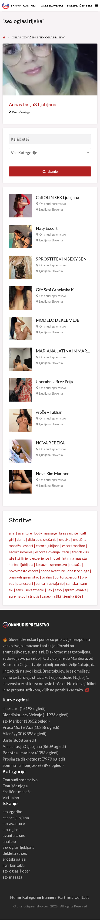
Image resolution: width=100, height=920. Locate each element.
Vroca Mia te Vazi (18, 727)
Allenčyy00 (12, 733)
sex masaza (12, 877)
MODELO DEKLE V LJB (58, 320)
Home (15, 897)
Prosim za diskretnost (22, 759)
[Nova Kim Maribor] (20, 481)
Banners (49, 897)
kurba (13, 564)
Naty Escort (47, 228)
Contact (81, 897)
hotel (56, 558)
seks (19, 590)
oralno (47, 577)
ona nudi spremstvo (24, 577)
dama (21, 539)
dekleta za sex (15, 853)
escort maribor (73, 546)
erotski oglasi (14, 859)
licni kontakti (14, 865)
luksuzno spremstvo (51, 564)
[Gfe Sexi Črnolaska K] (20, 297)
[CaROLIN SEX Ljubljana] (20, 205)
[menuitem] (24, 5)
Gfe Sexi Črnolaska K (55, 289)
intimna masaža (74, 558)
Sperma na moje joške (21, 765)
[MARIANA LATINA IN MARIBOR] (20, 358)
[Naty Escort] (20, 236)
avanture (25, 533)
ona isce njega (78, 571)
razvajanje (55, 583)
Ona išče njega (21, 112)
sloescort (11, 708)
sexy (58, 590)
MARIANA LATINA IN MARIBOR (66, 350)
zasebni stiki (51, 596)
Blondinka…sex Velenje (22, 714)
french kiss (80, 552)
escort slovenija (47, 552)
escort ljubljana (48, 546)
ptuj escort (25, 583)
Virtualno (11, 798)
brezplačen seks (80, 5)
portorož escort (67, 577)
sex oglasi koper (16, 871)
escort (28, 546)
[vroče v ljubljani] (20, 420)
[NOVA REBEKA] (20, 450)
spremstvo (17, 596)
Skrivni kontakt (24, 5)
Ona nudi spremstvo (52, 204)
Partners (65, 897)
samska (72, 583)
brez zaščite (68, 533)
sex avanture (14, 823)
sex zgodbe (12, 812)
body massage (45, 533)
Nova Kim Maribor (52, 473)
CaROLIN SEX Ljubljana (57, 197)
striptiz (33, 596)
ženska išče (72, 596)
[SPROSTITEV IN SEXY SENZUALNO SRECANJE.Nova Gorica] (20, 266)
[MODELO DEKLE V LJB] (20, 328)
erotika (64, 539)
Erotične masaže (17, 792)
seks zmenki (34, 590)
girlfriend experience (33, 558)
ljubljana (26, 564)
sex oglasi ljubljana (18, 847)
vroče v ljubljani (49, 412)
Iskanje (52, 171)
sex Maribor (13, 721)
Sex (49, 590)
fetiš (66, 552)
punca (40, 583)
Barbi (7, 740)
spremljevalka (76, 590)
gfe (11, 558)
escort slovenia (21, 552)
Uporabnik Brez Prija (54, 381)
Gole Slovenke (52, 5)
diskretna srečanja (42, 539)
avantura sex (14, 835)
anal (12, 533)
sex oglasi (11, 830)
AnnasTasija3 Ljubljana (32, 104)
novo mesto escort (23, 571)
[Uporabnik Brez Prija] (20, 389)
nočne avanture (53, 571)
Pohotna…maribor (18, 752)
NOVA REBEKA (50, 442)
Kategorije (31, 897)
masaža (75, 564)
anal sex (9, 841)
